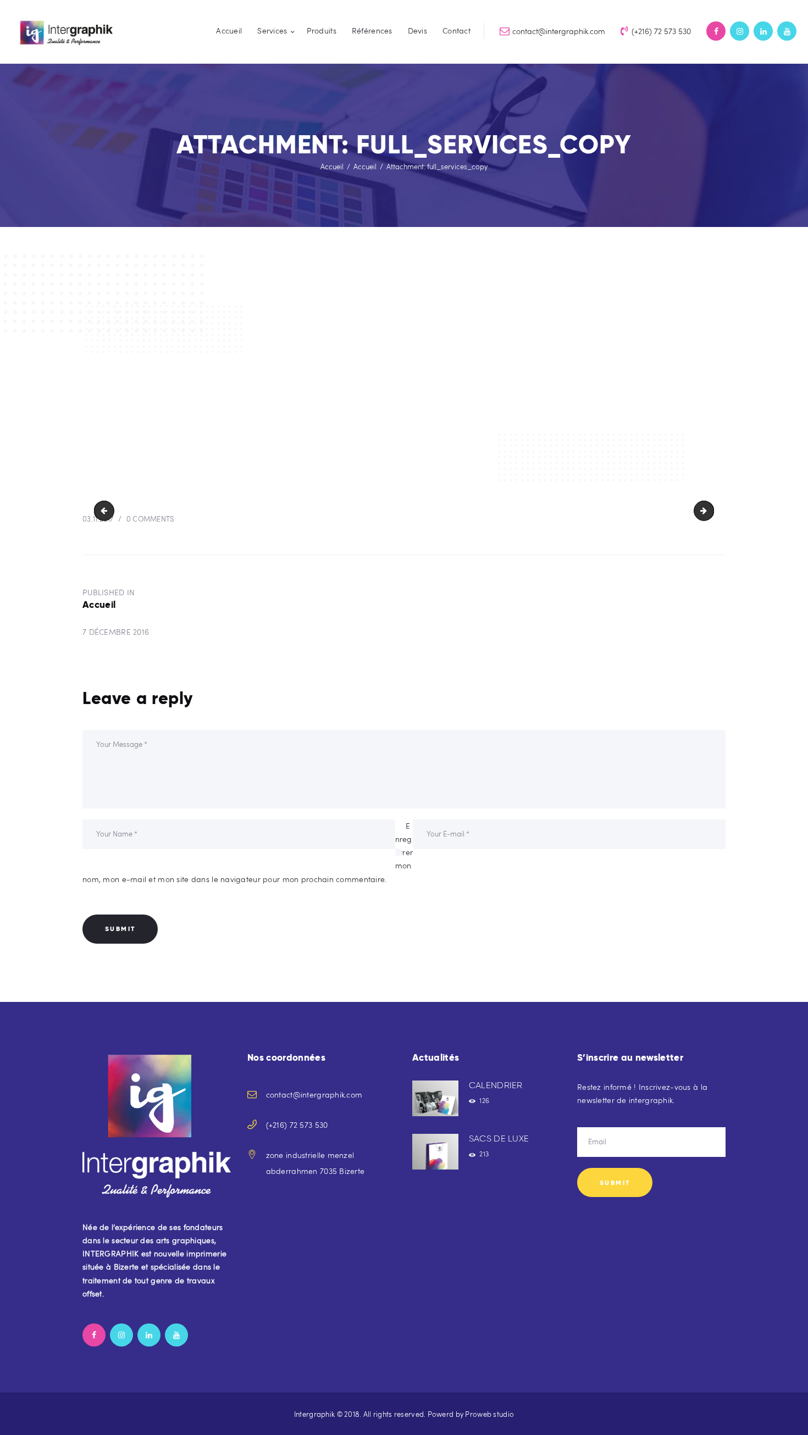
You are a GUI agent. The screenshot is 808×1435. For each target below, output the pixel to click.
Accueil (332, 166)
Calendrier (496, 1085)
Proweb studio (489, 1414)
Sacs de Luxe (499, 1138)
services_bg (106, 510)
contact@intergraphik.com (314, 1094)
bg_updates (710, 510)
